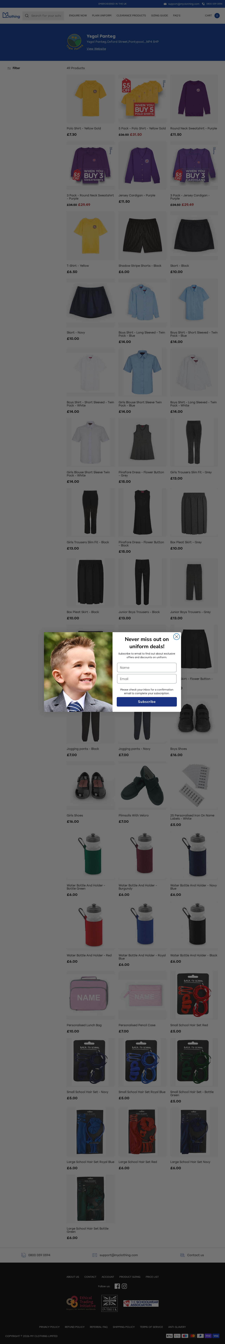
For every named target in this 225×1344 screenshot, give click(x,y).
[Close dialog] (176, 637)
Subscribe (147, 701)
